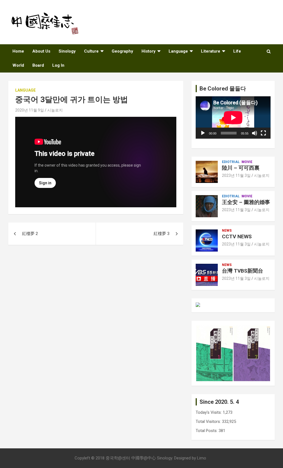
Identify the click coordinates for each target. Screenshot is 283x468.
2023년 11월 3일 (236, 175)
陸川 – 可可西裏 (241, 168)
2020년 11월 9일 (29, 110)
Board (38, 65)
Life (237, 51)
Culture (91, 51)
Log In (58, 65)
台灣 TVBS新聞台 (242, 271)
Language (178, 51)
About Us (41, 51)
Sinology (67, 51)
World (18, 65)
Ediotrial (231, 162)
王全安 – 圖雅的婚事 (246, 202)
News (227, 230)
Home (18, 51)
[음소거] (254, 133)
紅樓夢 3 (161, 233)
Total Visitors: (209, 421)
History (149, 51)
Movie (247, 162)
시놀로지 (55, 110)
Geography (122, 51)
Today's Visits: (209, 412)
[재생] (203, 133)
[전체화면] (263, 133)
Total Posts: (207, 430)
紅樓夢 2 (30, 233)
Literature (210, 51)
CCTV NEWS (237, 236)
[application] (233, 117)
